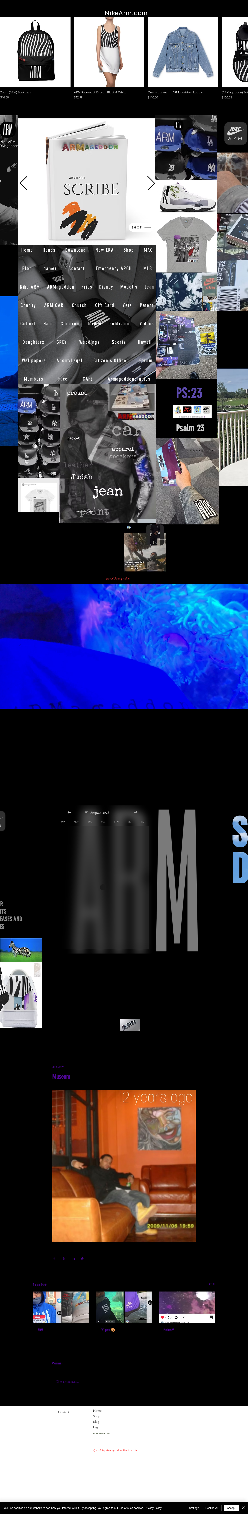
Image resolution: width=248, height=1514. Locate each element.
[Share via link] (82, 1258)
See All (212, 1284)
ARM (40, 1330)
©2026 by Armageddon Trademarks (115, 1450)
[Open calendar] (86, 812)
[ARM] (61, 1307)
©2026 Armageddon (118, 578)
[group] (124, 58)
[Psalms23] (187, 1307)
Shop (96, 1416)
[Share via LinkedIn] (73, 1258)
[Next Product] (237, 52)
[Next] (151, 183)
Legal (104, 1427)
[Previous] (23, 183)
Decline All (211, 1508)
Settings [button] (194, 1508)
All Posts (38, 1042)
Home (97, 1410)
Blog (96, 1421)
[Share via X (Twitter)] (63, 1258)
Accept (231, 1508)
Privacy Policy (153, 1508)
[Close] (243, 1508)
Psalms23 (169, 1330)
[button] (13, 442)
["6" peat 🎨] (124, 1307)
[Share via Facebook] (54, 1258)
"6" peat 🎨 (108, 1330)
